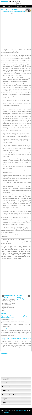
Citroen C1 (5, 379)
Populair (11, 6)
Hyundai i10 (6, 387)
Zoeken (19, 6)
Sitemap (7, 412)
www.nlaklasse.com (21, 410)
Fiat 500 (4, 383)
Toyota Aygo (6, 403)
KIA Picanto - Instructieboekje (15, 11)
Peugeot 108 (6, 399)
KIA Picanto (4, 11)
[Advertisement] (16, 31)
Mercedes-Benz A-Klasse (10, 395)
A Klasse (11, 1)
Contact (27, 6)
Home (3, 6)
